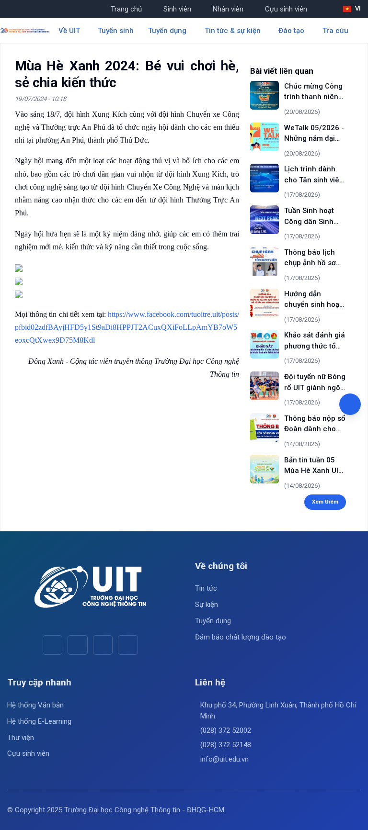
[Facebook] (52, 645)
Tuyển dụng (213, 621)
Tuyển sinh (116, 30)
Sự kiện (206, 604)
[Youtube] (77, 645)
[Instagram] (103, 645)
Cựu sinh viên (286, 9)
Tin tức (206, 588)
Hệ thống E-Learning (39, 721)
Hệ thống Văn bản (35, 705)
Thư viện (20, 737)
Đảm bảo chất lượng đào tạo (240, 637)
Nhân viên (228, 9)
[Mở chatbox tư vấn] (350, 404)
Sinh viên (177, 9)
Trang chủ (126, 9)
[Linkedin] (128, 645)
